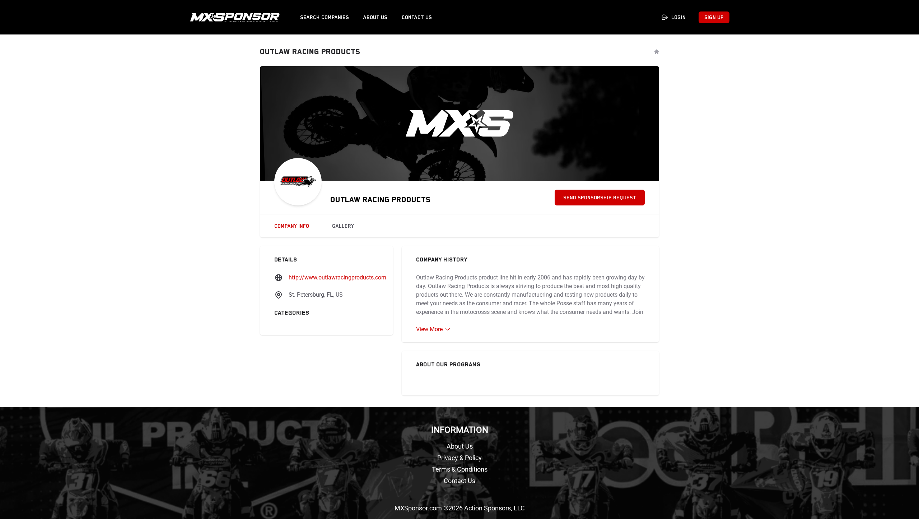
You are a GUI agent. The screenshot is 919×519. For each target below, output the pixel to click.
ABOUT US (375, 17)
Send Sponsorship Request (599, 197)
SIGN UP (714, 17)
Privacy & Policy (459, 458)
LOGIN (678, 17)
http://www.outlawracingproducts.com (337, 277)
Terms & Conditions (460, 469)
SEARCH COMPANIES (324, 17)
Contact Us (459, 481)
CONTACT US (417, 17)
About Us (460, 446)
